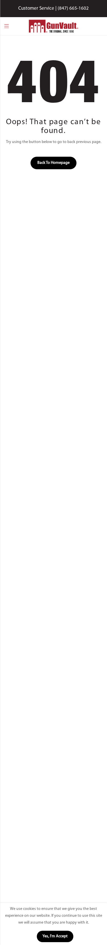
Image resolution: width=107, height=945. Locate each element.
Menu (6, 26)
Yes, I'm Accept (55, 936)
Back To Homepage (53, 163)
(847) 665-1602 (73, 8)
